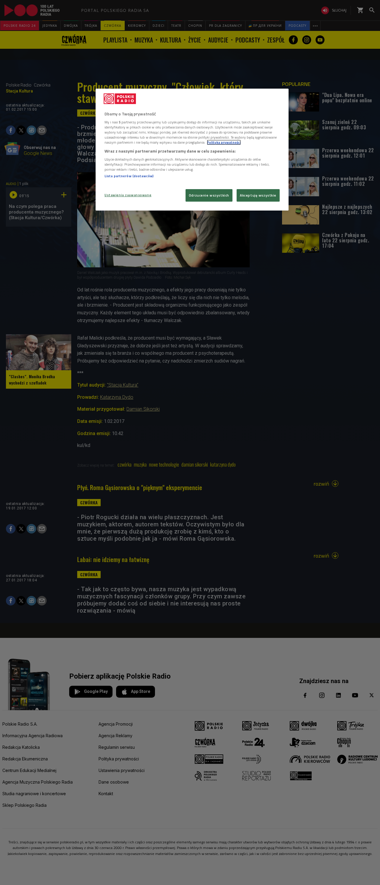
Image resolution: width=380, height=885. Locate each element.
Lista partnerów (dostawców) (128, 175)
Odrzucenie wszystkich (209, 195)
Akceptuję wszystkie (258, 195)
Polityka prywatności (224, 142)
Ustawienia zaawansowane (127, 194)
